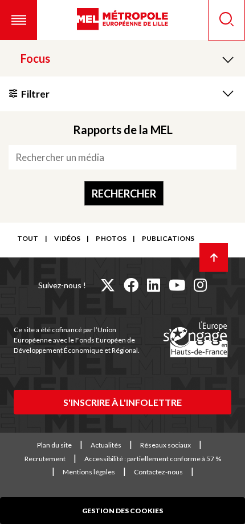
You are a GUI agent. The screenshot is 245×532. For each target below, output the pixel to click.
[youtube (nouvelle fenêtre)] (177, 284)
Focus (35, 58)
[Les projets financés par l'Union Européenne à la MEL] (195, 340)
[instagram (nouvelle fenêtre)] (200, 284)
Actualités (106, 445)
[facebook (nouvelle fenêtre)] (131, 284)
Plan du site (54, 445)
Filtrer (35, 94)
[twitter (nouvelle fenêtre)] (107, 284)
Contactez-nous (158, 471)
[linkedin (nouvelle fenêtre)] (153, 284)
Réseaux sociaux (165, 445)
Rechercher (124, 193)
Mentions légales (89, 471)
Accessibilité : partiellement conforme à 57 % (152, 458)
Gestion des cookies (122, 510)
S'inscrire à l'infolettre (122, 402)
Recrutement (45, 458)
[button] (18, 20)
